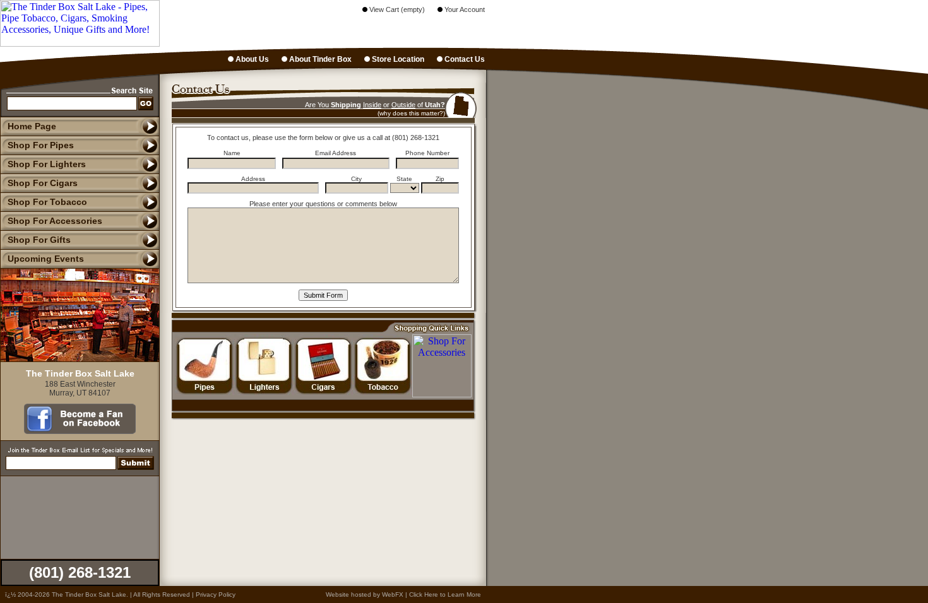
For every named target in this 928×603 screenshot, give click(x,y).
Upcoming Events (46, 259)
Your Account (464, 9)
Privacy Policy (215, 594)
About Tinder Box (319, 59)
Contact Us (464, 59)
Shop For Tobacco (47, 202)
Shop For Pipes (41, 145)
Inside (372, 104)
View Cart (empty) (396, 9)
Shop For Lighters (47, 164)
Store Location (397, 59)
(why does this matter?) (411, 113)
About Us (251, 59)
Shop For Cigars (43, 183)
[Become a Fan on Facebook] (80, 431)
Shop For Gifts (39, 240)
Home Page (32, 126)
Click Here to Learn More (445, 594)
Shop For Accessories (55, 221)
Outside (403, 104)
